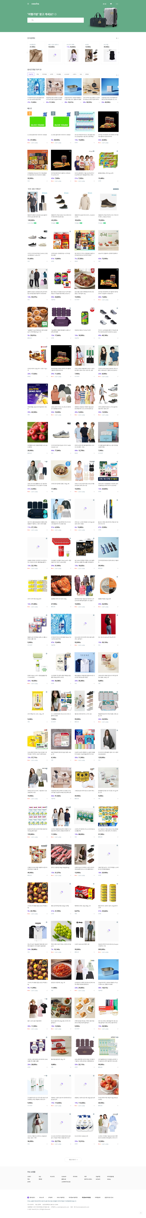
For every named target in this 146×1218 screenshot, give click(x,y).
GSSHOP (64, 1176)
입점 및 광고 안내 (109, 1197)
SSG (81, 74)
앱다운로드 (32, 1197)
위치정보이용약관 (73, 1197)
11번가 (74, 74)
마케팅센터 (97, 1197)
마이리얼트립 (110, 1176)
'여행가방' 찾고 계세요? (40, 14)
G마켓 (51, 74)
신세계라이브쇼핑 (66, 1182)
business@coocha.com (82, 1207)
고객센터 (50, 1197)
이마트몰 (44, 74)
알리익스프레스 (88, 1179)
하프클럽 (59, 74)
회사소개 (41, 1197)
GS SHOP (66, 74)
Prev (27, 52)
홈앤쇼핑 (64, 1179)
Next (118, 52)
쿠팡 (37, 74)
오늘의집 (31, 74)
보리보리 (98, 1179)
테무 (85, 1176)
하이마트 (75, 1176)
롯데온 (87, 74)
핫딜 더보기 (72, 1160)
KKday (109, 1179)
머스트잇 (52, 1176)
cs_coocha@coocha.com (62, 1207)
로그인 (104, 4)
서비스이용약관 (60, 1197)
